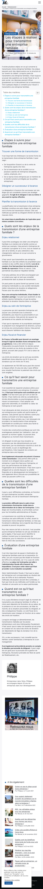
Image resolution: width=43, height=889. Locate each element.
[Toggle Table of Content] (36, 92)
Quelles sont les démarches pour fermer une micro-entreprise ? (25, 821)
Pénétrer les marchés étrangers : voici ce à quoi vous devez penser (25, 852)
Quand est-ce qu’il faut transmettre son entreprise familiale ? (20, 133)
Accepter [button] (8, 883)
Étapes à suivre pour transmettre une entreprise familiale (19, 97)
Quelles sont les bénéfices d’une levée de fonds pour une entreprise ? (26, 842)
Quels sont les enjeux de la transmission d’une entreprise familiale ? (20, 109)
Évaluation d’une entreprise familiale (18, 130)
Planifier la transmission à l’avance (20, 105)
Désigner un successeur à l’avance (20, 103)
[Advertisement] (21, 755)
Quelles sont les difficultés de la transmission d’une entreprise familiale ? (20, 125)
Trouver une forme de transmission (20, 100)
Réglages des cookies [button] (12, 880)
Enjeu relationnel (14, 112)
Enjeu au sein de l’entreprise (18, 115)
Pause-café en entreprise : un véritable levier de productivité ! (26, 863)
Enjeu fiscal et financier (16, 117)
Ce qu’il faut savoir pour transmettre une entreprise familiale (20, 120)
